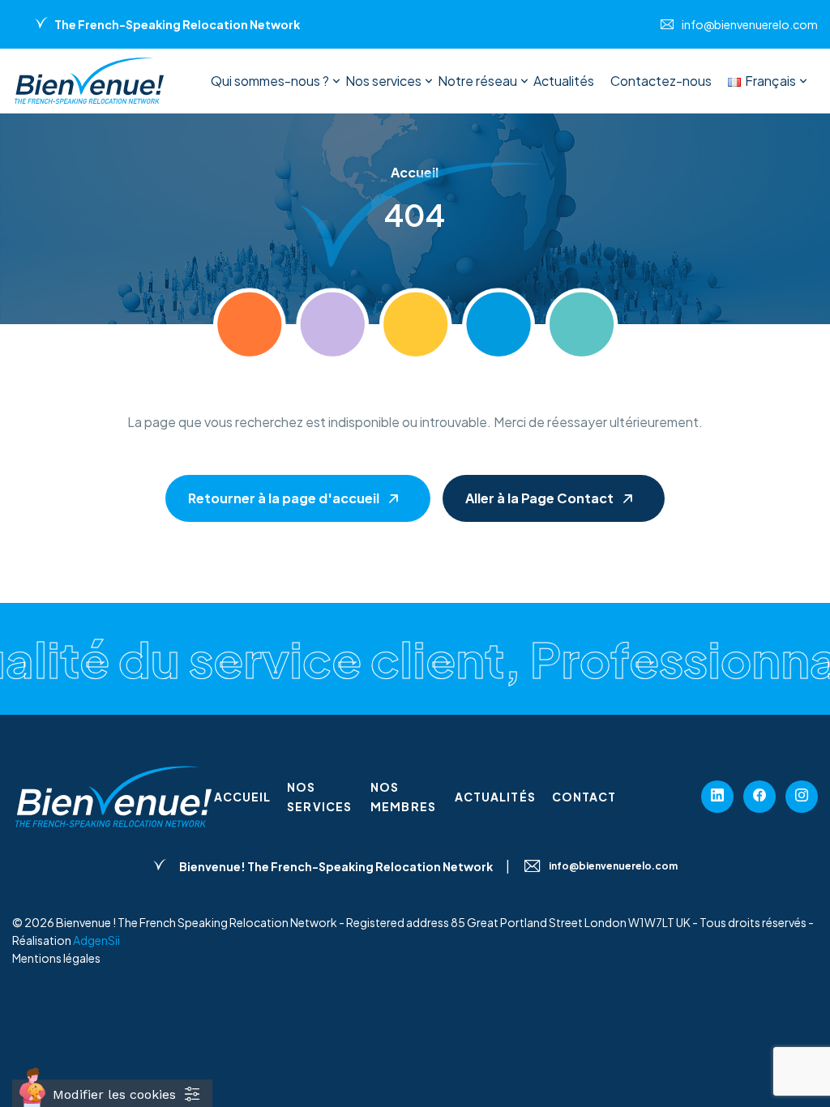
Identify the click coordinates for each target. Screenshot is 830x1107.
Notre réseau (477, 80)
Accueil (243, 796)
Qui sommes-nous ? (270, 80)
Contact (584, 796)
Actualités (563, 80)
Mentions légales (56, 958)
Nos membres (403, 797)
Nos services (383, 80)
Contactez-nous (661, 80)
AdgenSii (96, 940)
